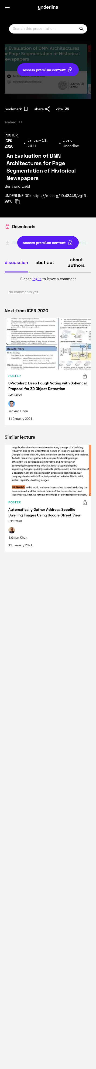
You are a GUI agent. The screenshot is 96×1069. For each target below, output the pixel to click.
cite (59, 109)
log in (37, 279)
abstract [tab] (45, 262)
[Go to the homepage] (48, 7)
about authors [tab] (76, 262)
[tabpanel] (48, 286)
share (39, 109)
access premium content (44, 70)
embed (11, 122)
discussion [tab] (16, 262)
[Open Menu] (7, 7)
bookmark (13, 109)
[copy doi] (20, 201)
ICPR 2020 (37, 310)
